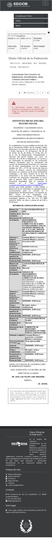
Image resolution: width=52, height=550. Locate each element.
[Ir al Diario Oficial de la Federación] (20, 4)
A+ (43, 93)
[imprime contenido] (19, 92)
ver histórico (21, 36)
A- (38, 93)
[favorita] (48, 92)
